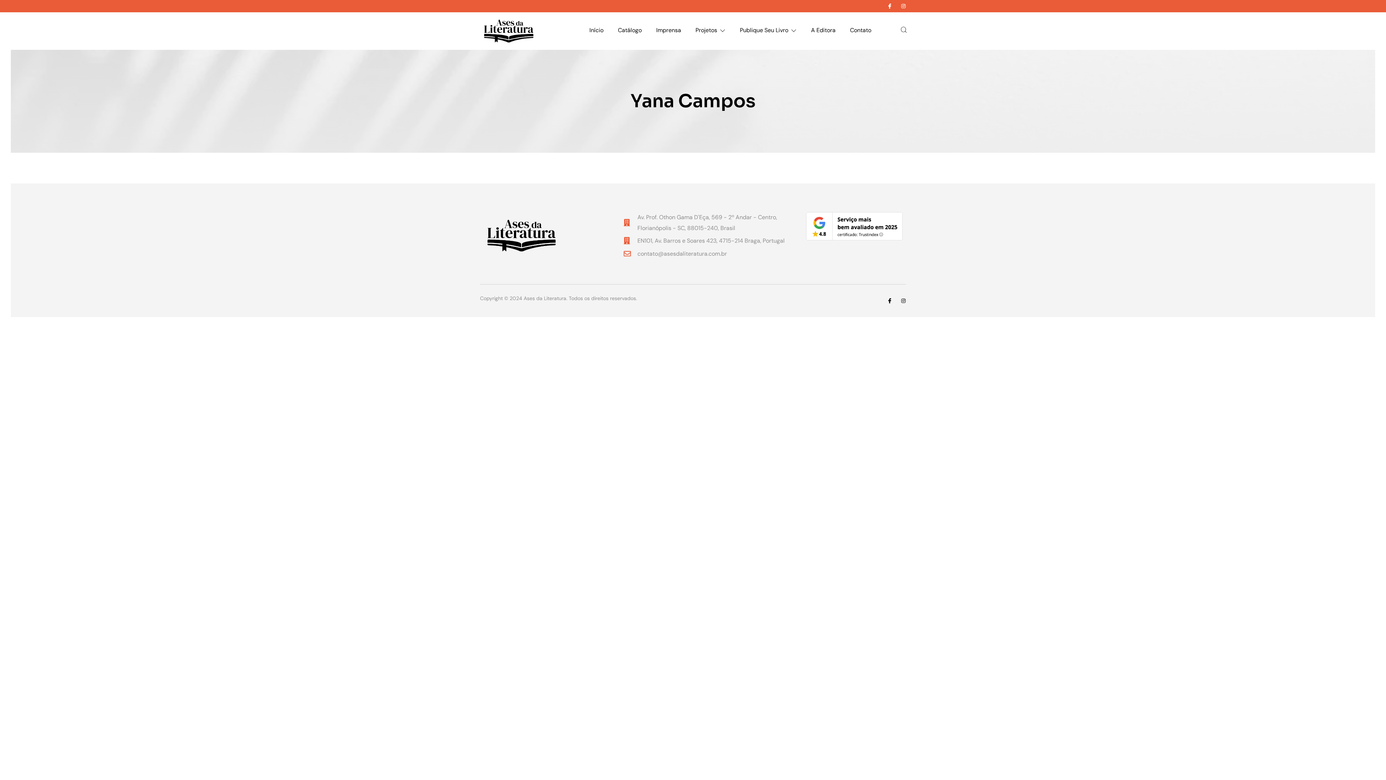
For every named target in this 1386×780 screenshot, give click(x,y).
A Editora (823, 30)
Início (596, 30)
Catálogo (630, 30)
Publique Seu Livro (764, 30)
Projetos (706, 30)
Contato (860, 30)
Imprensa (668, 30)
